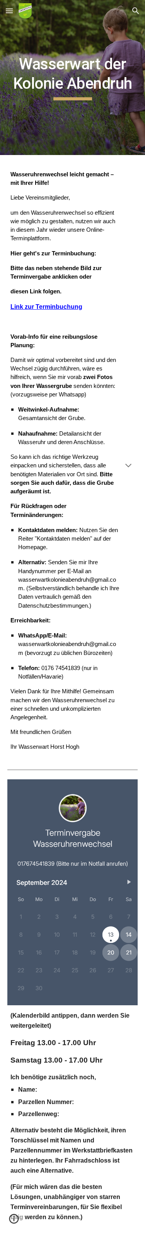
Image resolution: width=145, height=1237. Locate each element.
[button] (9, 10)
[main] (72, 78)
